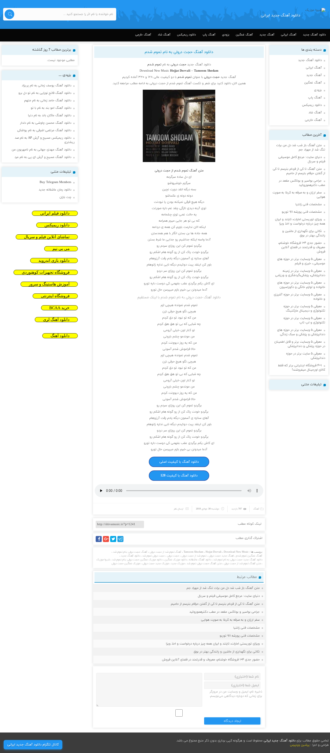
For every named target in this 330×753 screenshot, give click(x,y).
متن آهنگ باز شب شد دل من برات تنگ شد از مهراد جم (223, 588)
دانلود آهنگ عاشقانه (200, 560)
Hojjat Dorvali (214, 552)
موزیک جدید (178, 563)
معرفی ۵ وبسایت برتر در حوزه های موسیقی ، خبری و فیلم (301, 261)
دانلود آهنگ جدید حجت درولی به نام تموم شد (237, 560)
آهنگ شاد (164, 35)
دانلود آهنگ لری (56, 319)
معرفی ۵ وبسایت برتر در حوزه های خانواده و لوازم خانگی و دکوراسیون (301, 285)
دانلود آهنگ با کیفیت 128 (179, 475)
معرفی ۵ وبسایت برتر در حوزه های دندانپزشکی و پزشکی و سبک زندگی (301, 332)
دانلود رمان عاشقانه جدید (55, 190)
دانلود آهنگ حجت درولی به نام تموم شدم (179, 52)
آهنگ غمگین (244, 35)
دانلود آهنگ (60, 335)
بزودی (225, 35)
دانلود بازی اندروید (54, 260)
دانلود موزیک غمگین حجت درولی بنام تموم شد (137, 560)
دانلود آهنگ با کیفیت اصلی (179, 462)
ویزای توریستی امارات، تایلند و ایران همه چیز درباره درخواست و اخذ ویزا (213, 644)
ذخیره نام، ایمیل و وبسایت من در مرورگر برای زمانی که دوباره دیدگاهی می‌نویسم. (235, 694)
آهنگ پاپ (208, 35)
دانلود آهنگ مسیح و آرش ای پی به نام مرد (42, 157)
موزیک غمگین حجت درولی (125, 563)
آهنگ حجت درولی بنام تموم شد (130, 552)
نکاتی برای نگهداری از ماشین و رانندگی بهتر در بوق (227, 652)
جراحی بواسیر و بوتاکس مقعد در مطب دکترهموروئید (224, 612)
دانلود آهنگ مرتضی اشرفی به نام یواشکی (44, 130)
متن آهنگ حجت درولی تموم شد (204, 563)
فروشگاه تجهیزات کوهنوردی (46, 272)
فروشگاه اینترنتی (55, 296)
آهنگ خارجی (143, 35)
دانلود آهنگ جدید (314, 35)
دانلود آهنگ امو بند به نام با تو (51, 108)
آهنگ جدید (266, 35)
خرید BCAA (59, 307)
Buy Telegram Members (55, 182)
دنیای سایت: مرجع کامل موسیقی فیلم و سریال (229, 596)
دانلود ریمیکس (186, 35)
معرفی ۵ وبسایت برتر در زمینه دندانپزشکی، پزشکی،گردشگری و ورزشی (300, 273)
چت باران (65, 197)
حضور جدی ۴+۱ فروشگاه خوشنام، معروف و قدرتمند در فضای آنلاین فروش (211, 660)
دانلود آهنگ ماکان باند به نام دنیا (49, 115)
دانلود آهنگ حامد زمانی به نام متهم (47, 100)
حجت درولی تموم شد (153, 556)
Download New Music (154, 71)
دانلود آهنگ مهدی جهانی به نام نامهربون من (41, 150)
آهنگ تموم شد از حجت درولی (165, 552)
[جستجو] (9, 14)
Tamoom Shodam (193, 552)
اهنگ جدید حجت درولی (221, 556)
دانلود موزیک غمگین (176, 560)
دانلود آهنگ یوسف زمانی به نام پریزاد (46, 85)
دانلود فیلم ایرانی (55, 213)
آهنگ (256, 509)
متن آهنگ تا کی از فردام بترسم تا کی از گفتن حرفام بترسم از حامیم (215, 604)
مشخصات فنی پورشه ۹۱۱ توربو (240, 636)
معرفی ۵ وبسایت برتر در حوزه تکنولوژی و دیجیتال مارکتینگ (304, 308)
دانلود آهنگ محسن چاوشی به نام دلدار (45, 123)
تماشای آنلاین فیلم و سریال (47, 237)
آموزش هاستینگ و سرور (49, 284)
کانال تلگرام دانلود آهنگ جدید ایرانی (33, 744)
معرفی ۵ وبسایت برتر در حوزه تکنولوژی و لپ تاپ (304, 320)
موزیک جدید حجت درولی (155, 563)
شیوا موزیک (103, 560)
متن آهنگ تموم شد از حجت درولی (242, 563)
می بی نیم (61, 248)
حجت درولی (173, 556)
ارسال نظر (178, 509)
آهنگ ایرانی (288, 35)
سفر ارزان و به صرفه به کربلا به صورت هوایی (230, 620)
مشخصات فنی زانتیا (246, 628)
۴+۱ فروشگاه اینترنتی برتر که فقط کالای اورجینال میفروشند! (301, 367)
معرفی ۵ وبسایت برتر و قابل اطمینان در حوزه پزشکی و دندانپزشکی (299, 344)
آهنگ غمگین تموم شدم (249, 556)
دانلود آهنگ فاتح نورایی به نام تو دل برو (44, 93)
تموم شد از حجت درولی (193, 556)
